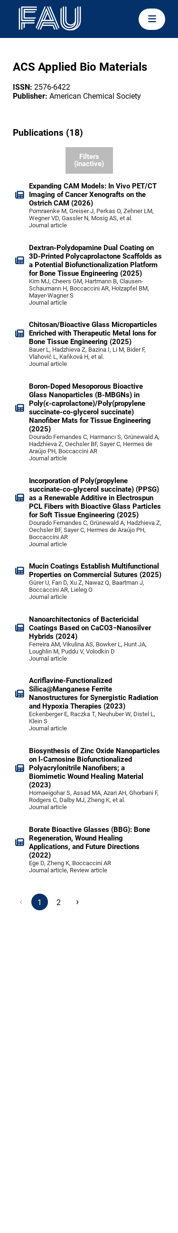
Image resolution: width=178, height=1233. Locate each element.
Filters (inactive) (89, 160)
